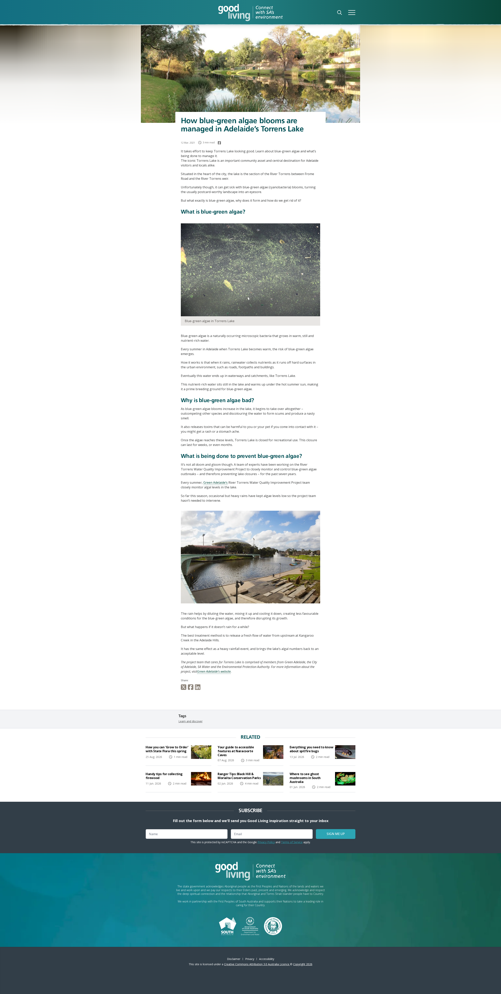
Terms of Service (292, 842)
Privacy (249, 959)
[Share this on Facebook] (191, 687)
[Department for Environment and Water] (250, 925)
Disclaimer (233, 959)
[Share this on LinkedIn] (198, 687)
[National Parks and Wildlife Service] (273, 925)
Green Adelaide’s (215, 482)
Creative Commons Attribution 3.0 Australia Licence (257, 964)
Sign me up (336, 834)
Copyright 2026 (302, 964)
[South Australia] (227, 925)
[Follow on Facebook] (219, 142)
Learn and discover (190, 721)
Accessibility (266, 959)
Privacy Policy (266, 842)
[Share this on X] (184, 687)
